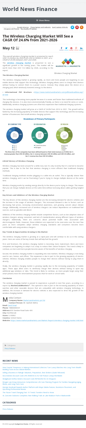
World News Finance (30, 9)
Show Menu (44, 20)
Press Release (10, 348)
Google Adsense (23, 27)
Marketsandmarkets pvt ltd (34, 300)
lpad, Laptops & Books (60, 27)
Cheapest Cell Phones (11, 29)
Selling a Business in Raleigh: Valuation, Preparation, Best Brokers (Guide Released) (34, 373)
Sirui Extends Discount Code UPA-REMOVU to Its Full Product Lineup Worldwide (32, 376)
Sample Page (77, 424)
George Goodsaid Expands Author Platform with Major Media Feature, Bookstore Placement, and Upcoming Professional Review (39, 388)
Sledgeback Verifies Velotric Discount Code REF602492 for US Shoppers (29, 379)
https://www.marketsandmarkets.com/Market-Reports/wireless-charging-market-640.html (47, 320)
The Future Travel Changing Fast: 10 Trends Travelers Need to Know (28, 392)
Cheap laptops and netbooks (40, 27)
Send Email (12, 305)
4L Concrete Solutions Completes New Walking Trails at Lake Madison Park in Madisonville (36, 396)
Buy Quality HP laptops (29, 29)
